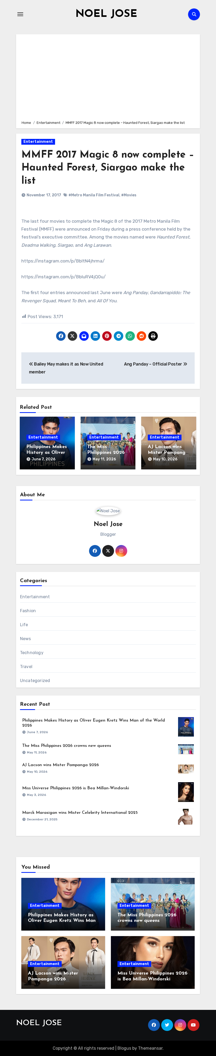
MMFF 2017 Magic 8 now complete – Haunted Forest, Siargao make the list (107, 168)
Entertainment (38, 141)
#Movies (128, 195)
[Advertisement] (108, 76)
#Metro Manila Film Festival (93, 195)
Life (24, 624)
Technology (31, 652)
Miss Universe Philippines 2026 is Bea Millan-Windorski (75, 788)
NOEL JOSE (106, 14)
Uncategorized (35, 680)
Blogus (124, 1048)
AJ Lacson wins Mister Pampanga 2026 (168, 453)
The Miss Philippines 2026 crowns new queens (66, 746)
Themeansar (150, 1048)
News (25, 638)
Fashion (28, 610)
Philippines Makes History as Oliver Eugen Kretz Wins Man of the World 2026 (62, 921)
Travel (26, 666)
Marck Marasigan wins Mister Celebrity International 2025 (80, 813)
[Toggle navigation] (20, 14)
